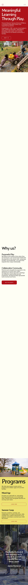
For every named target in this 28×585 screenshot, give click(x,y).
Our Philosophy (9, 282)
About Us (6, 37)
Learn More (14, 504)
